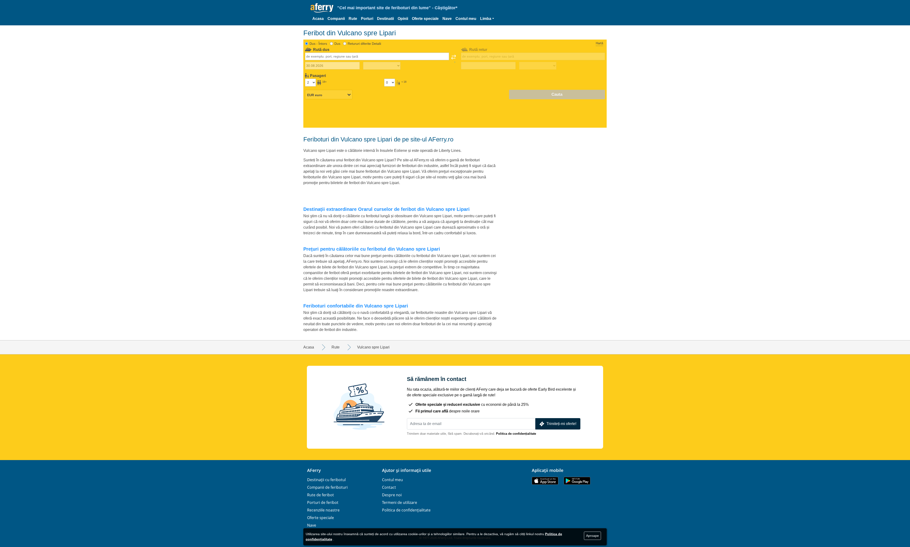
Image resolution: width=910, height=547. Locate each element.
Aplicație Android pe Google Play (577, 481)
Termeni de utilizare (399, 502)
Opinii (403, 19)
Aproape (592, 536)
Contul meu (465, 19)
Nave (447, 19)
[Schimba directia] (453, 58)
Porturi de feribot (322, 502)
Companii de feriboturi (327, 487)
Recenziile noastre (323, 510)
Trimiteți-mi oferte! (561, 424)
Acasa (318, 19)
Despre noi (392, 494)
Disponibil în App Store (545, 481)
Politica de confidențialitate (516, 433)
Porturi (367, 19)
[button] (487, 18)
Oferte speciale (425, 19)
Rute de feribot (320, 494)
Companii (336, 19)
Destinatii (385, 19)
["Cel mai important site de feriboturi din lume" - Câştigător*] (321, 8)
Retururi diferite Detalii (364, 43)
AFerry (314, 470)
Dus (337, 43)
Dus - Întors (318, 43)
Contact (389, 487)
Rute (353, 19)
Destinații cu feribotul (326, 479)
